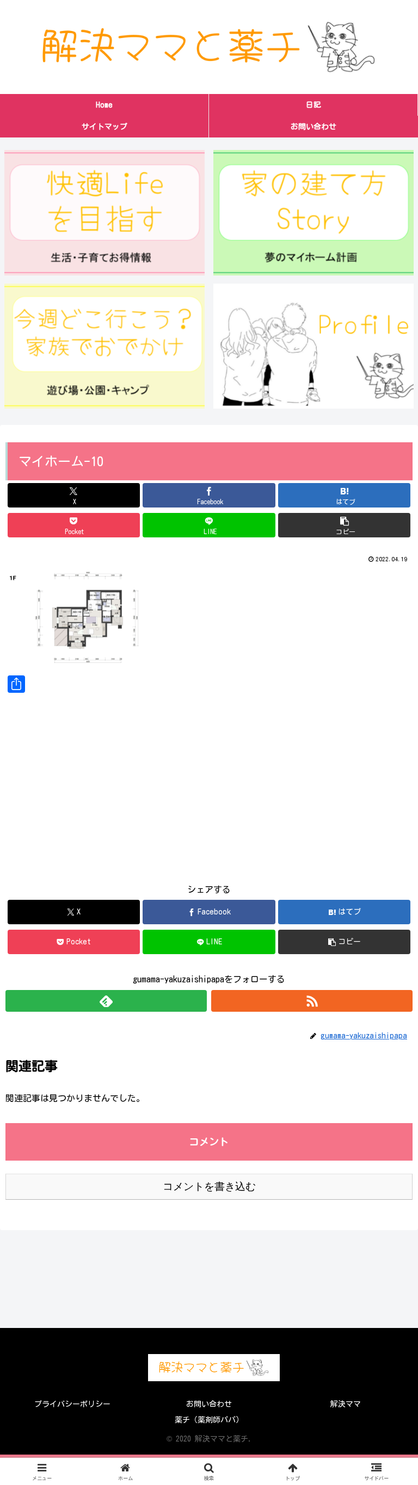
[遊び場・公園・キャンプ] (104, 346)
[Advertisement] (209, 780)
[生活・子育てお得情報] (104, 212)
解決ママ (345, 1404)
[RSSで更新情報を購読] (312, 1001)
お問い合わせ (209, 1404)
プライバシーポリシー (72, 1404)
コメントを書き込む (209, 1186)
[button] (344, 525)
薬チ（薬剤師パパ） (209, 1420)
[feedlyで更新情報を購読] (106, 1001)
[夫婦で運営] (313, 346)
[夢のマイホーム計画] (313, 212)
